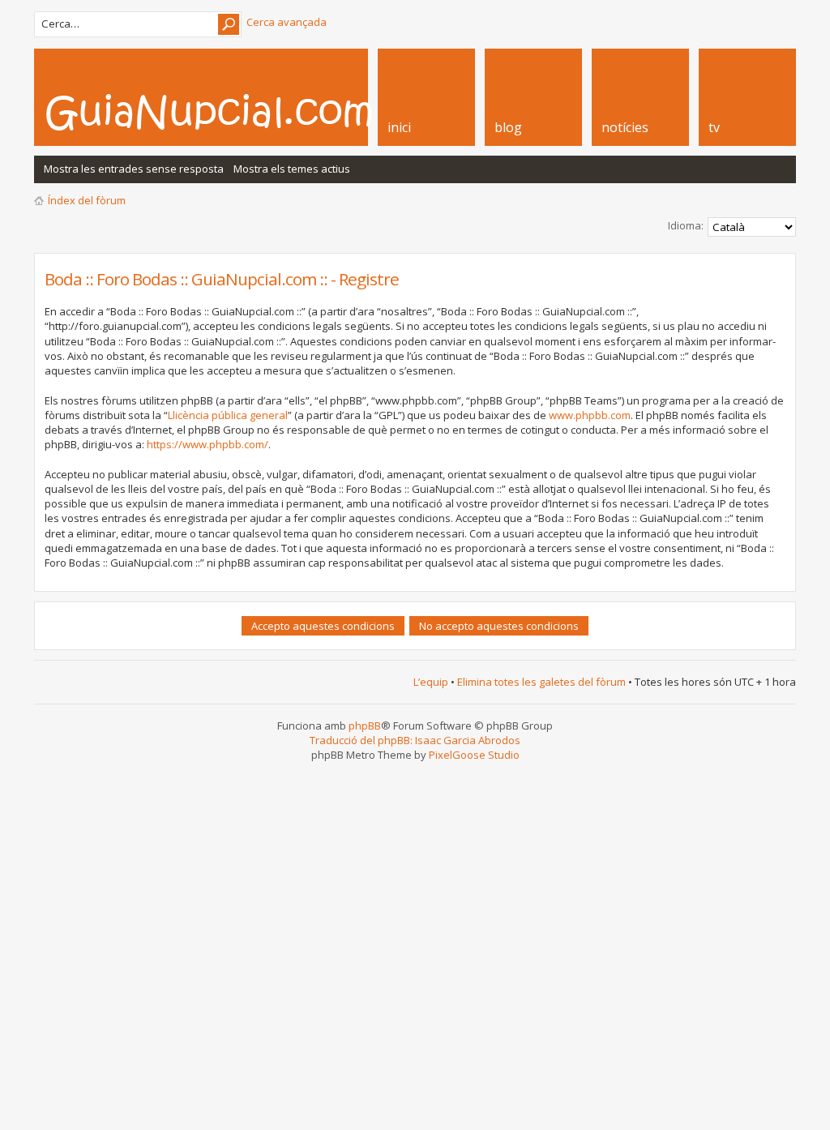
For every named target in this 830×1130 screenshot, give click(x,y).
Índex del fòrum (87, 200)
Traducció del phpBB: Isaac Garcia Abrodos (415, 740)
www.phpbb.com (590, 415)
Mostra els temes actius (291, 168)
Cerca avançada (286, 22)
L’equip (430, 681)
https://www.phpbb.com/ (207, 444)
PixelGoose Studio (474, 754)
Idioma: (686, 225)
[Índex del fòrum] (226, 112)
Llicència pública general (228, 415)
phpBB (365, 725)
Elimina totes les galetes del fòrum (541, 681)
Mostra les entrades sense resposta (134, 168)
